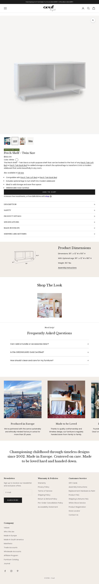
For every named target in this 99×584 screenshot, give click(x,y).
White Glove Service (77, 503)
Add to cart (49, 192)
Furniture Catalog (11, 559)
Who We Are (9, 531)
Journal (7, 563)
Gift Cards (73, 483)
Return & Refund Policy (47, 499)
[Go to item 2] (15, 141)
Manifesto (8, 543)
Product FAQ (74, 495)
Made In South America (14, 539)
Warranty (42, 483)
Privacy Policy (43, 487)
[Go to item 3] (22, 141)
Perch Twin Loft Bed (29, 177)
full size (21, 173)
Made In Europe (10, 535)
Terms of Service (45, 491)
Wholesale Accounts (12, 551)
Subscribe (12, 500)
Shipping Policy (44, 495)
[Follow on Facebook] (5, 571)
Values (6, 527)
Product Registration (77, 507)
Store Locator (74, 511)
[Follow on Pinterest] (17, 571)
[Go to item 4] (30, 141)
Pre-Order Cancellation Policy (50, 503)
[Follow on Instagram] (11, 571)
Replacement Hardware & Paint (82, 491)
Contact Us (73, 515)
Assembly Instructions (67, 267)
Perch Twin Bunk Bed (18, 165)
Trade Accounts (10, 547)
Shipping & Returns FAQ (78, 499)
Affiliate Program (11, 555)
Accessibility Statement (48, 507)
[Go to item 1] (7, 141)
